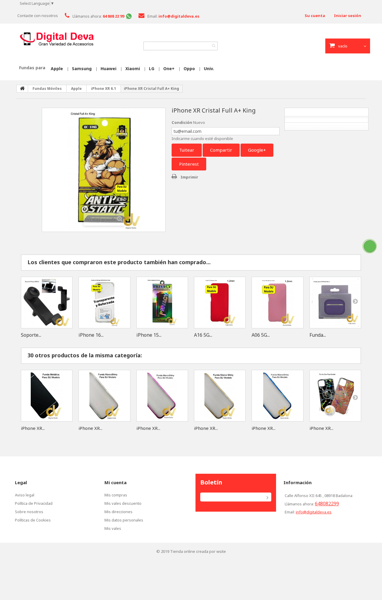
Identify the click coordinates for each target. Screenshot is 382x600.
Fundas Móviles (47, 88)
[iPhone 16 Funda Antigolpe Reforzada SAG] (104, 302)
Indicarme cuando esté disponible (202, 138)
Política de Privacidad (34, 503)
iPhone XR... (33, 428)
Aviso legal (24, 495)
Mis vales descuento (122, 503)
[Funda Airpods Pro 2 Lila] (335, 302)
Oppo (189, 68)
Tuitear (186, 150)
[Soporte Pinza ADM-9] (47, 302)
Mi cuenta (115, 482)
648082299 (327, 504)
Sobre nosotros (29, 511)
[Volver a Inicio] (22, 88)
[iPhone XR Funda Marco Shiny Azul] (277, 395)
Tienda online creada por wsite (198, 551)
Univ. (209, 68)
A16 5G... (203, 335)
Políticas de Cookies (33, 520)
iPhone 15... (148, 335)
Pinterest (189, 164)
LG (151, 68)
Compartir (221, 150)
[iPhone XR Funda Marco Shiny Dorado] (220, 395)
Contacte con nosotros (37, 15)
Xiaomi (132, 68)
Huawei (108, 68)
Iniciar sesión (347, 15)
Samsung (82, 68)
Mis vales (112, 528)
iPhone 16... (91, 335)
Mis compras (115, 495)
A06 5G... (261, 335)
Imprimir (189, 177)
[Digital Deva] (56, 39)
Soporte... (31, 335)
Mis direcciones (118, 511)
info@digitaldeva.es (314, 512)
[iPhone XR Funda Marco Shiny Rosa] (162, 395)
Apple (57, 68)
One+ (169, 68)
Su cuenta (315, 15)
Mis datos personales (123, 520)
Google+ (257, 150)
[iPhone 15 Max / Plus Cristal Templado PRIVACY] (162, 302)
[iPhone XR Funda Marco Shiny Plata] (104, 395)
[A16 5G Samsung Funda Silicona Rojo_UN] (220, 302)
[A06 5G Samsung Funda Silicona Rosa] (277, 302)
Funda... (317, 335)
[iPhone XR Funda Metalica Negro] (47, 395)
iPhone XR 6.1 (103, 88)
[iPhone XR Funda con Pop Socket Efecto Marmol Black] (335, 395)
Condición (182, 122)
